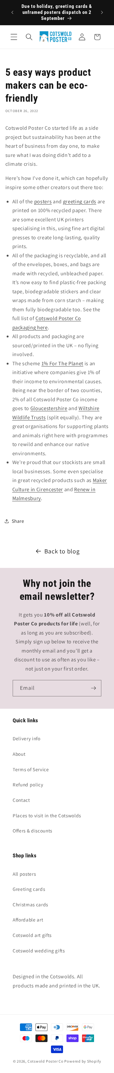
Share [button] (18, 521)
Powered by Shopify (82, 1061)
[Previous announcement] (12, 13)
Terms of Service (31, 769)
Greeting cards (29, 889)
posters (43, 201)
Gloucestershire (48, 408)
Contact (21, 800)
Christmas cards (30, 904)
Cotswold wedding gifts (39, 950)
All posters (24, 874)
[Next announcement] (102, 13)
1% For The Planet (62, 363)
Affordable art (28, 919)
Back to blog (62, 551)
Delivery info (27, 738)
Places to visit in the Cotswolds (47, 815)
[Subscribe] (93, 688)
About (19, 754)
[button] (14, 37)
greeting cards (79, 201)
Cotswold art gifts (32, 935)
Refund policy (28, 784)
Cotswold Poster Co (46, 1061)
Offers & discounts (32, 830)
